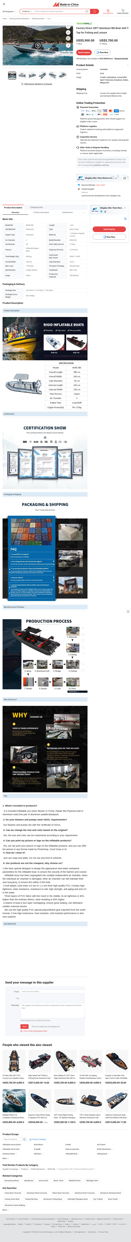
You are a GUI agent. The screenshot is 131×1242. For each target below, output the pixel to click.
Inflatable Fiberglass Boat (77, 1199)
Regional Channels (103, 1219)
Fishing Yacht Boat (12, 1199)
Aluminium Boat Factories (37, 1193)
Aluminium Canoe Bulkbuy (15, 1205)
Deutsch (75, 1224)
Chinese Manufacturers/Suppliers (42, 1219)
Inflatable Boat (71, 1153)
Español (28, 1224)
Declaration (92, 1232)
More (5, 1210)
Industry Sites (89, 1219)
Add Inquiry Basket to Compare (38, 84)
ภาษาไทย (122, 1224)
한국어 (101, 1224)
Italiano (67, 1224)
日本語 (108, 1224)
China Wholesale (63, 1219)
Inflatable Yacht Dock (11, 1149)
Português (37, 1224)
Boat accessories (72, 1149)
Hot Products (10, 1219)
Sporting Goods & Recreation (19, 18)
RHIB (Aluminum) (104, 1149)
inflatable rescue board (12, 1144)
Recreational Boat (38, 18)
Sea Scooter (43, 1180)
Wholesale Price (76, 1219)
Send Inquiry (84, 52)
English (20, 1224)
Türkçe (53, 1226)
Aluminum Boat (9, 1153)
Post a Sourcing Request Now (33, 1031)
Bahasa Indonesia (74, 1226)
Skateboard (28, 1180)
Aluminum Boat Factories (85, 1193)
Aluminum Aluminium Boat (110, 1193)
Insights (70, 1221)
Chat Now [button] (104, 52)
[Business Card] (125, 218)
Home (5, 18)
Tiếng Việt (61, 1226)
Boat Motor (38, 1144)
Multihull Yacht (75, 1180)
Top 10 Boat (98, 1199)
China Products (23, 1219)
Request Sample (121, 58)
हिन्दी (114, 1224)
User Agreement (79, 1232)
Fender (68, 1144)
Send (24, 1026)
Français (47, 1224)
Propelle (37, 1149)
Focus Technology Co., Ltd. (48, 1232)
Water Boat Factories (60, 1193)
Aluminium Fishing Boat (52, 1199)
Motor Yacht (58, 1180)
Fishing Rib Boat (31, 1199)
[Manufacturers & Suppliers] (65, 4)
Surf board (101, 1144)
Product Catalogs (38, 1139)
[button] (79, 212)
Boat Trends (113, 1199)
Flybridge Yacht (92, 1180)
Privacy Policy (103, 1232)
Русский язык (57, 1224)
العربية (94, 1224)
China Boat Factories (13, 1193)
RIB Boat (37, 1153)
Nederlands (85, 1224)
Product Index (117, 1219)
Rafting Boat (102, 1153)
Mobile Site (61, 1221)
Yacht (49, 18)
